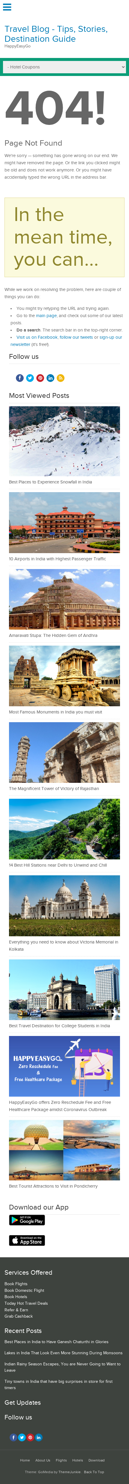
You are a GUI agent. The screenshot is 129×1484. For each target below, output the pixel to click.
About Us (42, 1460)
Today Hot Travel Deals (26, 1303)
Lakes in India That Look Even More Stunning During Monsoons (63, 1353)
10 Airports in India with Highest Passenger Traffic (57, 559)
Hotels (77, 1460)
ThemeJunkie (69, 1472)
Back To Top (94, 1472)
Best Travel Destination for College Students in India (59, 1025)
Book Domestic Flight (24, 1290)
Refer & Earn (16, 1310)
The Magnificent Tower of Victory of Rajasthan (54, 788)
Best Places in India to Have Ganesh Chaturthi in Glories (56, 1342)
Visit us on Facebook (37, 337)
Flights (61, 1460)
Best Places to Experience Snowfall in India (50, 482)
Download (96, 1460)
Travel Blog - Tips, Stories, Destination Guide (56, 34)
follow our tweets (76, 337)
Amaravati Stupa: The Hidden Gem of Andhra (53, 635)
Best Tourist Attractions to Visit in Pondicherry (53, 1186)
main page (46, 315)
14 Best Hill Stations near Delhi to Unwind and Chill (58, 865)
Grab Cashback (18, 1316)
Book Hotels (15, 1297)
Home (25, 1460)
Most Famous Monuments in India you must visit (55, 712)
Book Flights (16, 1284)
